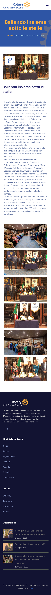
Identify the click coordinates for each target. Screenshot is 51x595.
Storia (5, 446)
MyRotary (7, 496)
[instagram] (7, 428)
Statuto (6, 451)
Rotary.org (7, 501)
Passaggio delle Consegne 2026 (30, 544)
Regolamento (9, 456)
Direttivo (6, 461)
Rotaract (6, 511)
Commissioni (8, 477)
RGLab (30, 588)
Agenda (6, 467)
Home (10, 35)
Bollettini (6, 472)
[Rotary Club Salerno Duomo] (17, 4)
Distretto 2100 (9, 506)
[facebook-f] (3, 428)
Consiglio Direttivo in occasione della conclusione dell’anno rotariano (30, 560)
